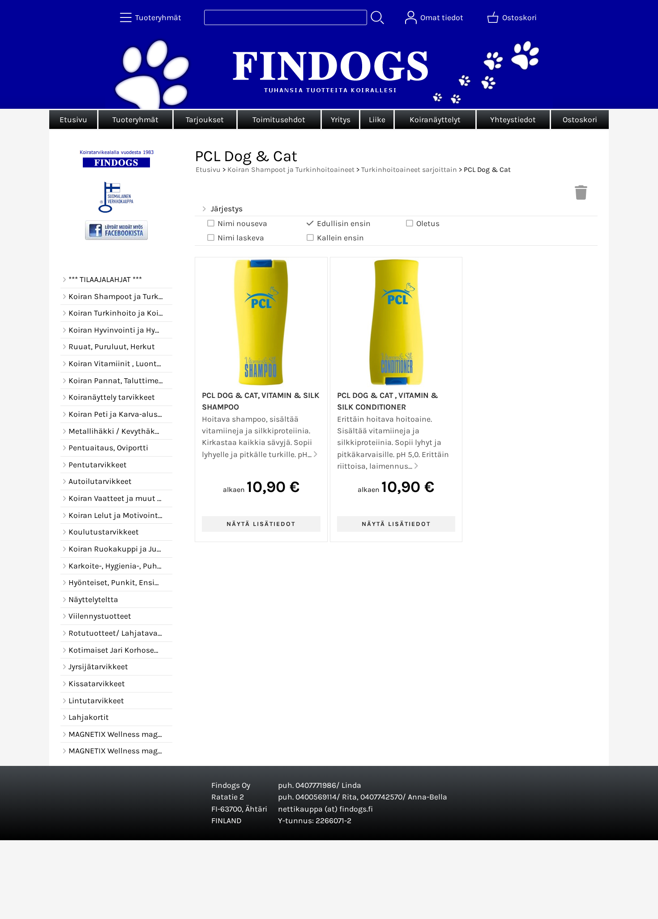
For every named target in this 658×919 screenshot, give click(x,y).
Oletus (428, 223)
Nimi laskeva (241, 237)
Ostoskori (580, 119)
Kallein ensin (340, 237)
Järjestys (227, 208)
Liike (377, 119)
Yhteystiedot (513, 119)
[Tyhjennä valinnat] (581, 195)
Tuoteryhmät (135, 119)
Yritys (340, 119)
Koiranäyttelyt (435, 119)
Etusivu (73, 119)
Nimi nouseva (242, 223)
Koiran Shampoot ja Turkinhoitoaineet (291, 169)
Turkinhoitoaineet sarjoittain (409, 169)
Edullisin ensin (344, 223)
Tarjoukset (205, 119)
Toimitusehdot (278, 119)
